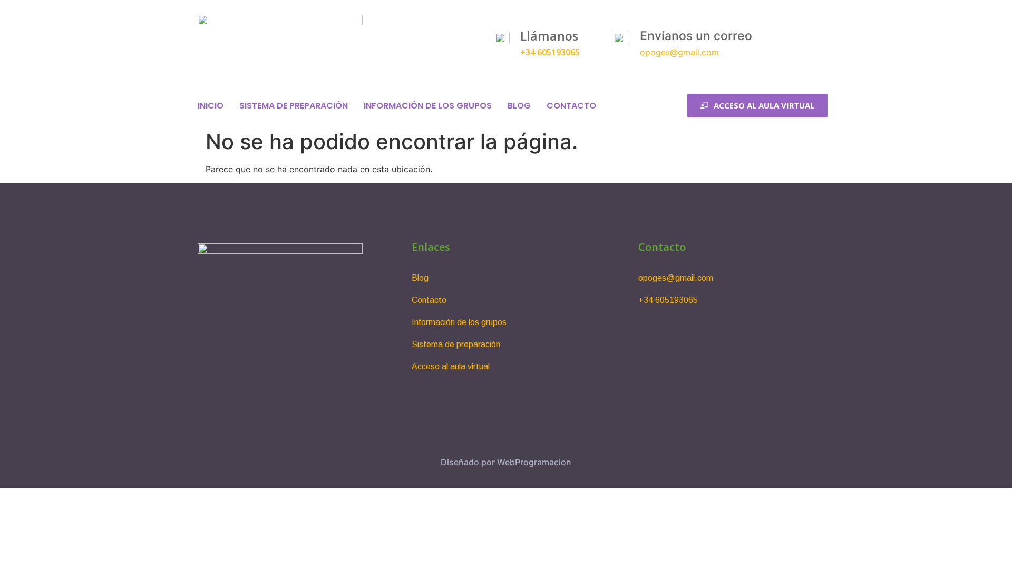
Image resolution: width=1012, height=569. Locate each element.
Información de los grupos (428, 106)
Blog (519, 106)
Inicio (210, 106)
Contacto (571, 106)
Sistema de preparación (293, 106)
